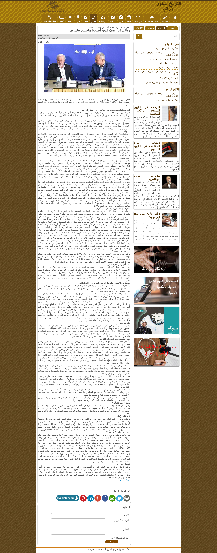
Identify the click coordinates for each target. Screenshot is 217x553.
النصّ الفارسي (124, 480)
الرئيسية (174, 21)
